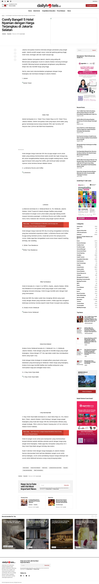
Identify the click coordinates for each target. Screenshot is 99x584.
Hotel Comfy (44, 467)
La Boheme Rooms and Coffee (55, 467)
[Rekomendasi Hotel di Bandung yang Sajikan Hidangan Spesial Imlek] (59, 502)
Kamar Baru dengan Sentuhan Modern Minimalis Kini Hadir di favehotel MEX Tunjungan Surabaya (86, 173)
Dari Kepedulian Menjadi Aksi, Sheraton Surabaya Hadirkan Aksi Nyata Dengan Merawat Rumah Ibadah (86, 153)
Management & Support (83, 277)
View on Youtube (12, 5)
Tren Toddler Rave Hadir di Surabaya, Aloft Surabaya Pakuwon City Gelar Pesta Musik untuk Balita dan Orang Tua (87, 112)
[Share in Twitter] (15, 53)
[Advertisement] (45, 139)
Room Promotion (81, 293)
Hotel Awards (80, 261)
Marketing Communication (83, 279)
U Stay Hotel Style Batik (27, 470)
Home (3, 15)
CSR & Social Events (82, 232)
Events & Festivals (81, 243)
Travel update (80, 305)
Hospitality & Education (82, 259)
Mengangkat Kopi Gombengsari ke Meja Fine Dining (90, 362)
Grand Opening (80, 253)
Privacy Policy (49, 488)
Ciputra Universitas (81, 230)
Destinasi (4, 33)
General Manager (81, 249)
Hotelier (79, 265)
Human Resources (81, 273)
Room (78, 291)
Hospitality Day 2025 (13, 4)
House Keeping (80, 271)
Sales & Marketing (81, 295)
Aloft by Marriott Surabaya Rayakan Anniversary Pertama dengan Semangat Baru (87, 121)
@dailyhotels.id (82, 372)
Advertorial (79, 226)
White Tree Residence (38, 470)
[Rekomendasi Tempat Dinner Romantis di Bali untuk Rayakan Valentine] (86, 534)
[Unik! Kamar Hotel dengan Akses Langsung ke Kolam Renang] (37, 534)
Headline (35, 504)
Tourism (79, 301)
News (78, 285)
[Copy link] (15, 59)
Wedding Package (81, 307)
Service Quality (80, 297)
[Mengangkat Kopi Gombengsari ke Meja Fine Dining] (80, 363)
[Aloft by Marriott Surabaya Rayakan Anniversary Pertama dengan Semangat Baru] (80, 330)
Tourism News (80, 303)
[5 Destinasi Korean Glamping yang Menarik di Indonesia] (61, 534)
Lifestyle (79, 275)
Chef (78, 228)
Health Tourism (80, 257)
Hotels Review (80, 267)
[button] (94, 1)
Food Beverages (59, 504)
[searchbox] (83, 50)
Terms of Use (56, 488)
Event (78, 241)
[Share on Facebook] (15, 50)
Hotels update (80, 269)
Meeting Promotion (81, 281)
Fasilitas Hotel (80, 245)
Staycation (9, 33)
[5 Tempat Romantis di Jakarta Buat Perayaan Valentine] (32, 502)
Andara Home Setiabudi (35, 467)
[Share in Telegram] (15, 56)
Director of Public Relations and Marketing (84, 237)
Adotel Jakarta (26, 467)
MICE (78, 283)
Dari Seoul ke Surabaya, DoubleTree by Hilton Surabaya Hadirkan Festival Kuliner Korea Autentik (87, 137)
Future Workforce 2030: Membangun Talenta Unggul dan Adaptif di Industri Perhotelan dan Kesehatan (86, 129)
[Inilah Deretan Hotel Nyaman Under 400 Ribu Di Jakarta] (13, 534)
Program (79, 289)
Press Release (80, 287)
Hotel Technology (81, 263)
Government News (81, 251)
